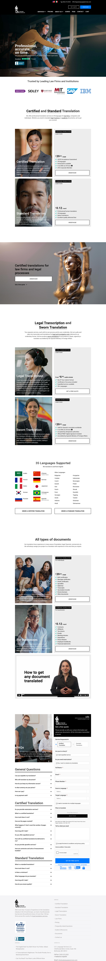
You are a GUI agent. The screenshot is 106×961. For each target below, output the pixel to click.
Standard (54, 111)
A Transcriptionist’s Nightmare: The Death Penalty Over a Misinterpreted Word (33, 953)
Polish (75, 484)
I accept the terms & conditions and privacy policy (71, 843)
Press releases (62, 639)
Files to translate (60, 808)
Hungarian (76, 475)
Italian (25, 486)
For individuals (27, 590)
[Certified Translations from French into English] (18, 478)
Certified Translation (31, 161)
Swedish (75, 492)
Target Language (61, 795)
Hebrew (57, 500)
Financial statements (64, 644)
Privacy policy (67, 847)
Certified (33, 111)
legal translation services (39, 916)
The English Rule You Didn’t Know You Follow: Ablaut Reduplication (32, 948)
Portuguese (45, 492)
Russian (25, 498)
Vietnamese (76, 503)
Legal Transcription (50, 323)
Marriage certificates (64, 579)
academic (65, 118)
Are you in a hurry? (61, 751)
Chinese (43, 473)
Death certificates (63, 581)
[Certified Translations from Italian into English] (18, 485)
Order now (72, 173)
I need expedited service (64, 755)
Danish (57, 484)
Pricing (57, 922)
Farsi (56, 492)
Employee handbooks (64, 642)
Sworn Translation (53, 327)
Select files (72, 816)
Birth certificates (63, 577)
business (57, 118)
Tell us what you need (62, 826)
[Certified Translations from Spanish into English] (37, 498)
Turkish (75, 498)
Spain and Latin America (45, 500)
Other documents (63, 594)
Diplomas (60, 586)
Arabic (25, 473)
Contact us (58, 937)
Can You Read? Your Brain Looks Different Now (30, 958)
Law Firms (58, 918)
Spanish (43, 498)
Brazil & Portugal (44, 493)
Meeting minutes (63, 635)
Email (57, 774)
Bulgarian (57, 475)
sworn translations (53, 336)
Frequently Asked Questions (63, 926)
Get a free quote (20, 284)
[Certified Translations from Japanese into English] (37, 485)
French (25, 479)
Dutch (56, 489)
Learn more (58, 134)
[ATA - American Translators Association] (87, 717)
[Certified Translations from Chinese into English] (37, 472)
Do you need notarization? (63, 759)
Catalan (57, 478)
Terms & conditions (59, 847)
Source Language (61, 788)
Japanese (44, 486)
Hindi (56, 503)
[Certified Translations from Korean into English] (18, 491)
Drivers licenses (62, 592)
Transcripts (61, 588)
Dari (56, 486)
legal (52, 118)
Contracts (61, 627)
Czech (57, 481)
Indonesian (76, 478)
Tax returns (61, 631)
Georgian (57, 495)
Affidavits (60, 629)
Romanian (76, 486)
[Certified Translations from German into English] (37, 478)
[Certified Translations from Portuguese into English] (37, 491)
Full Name (59, 767)
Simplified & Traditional (44, 474)
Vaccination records (64, 590)
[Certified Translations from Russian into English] (18, 498)
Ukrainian (76, 500)
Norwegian (76, 481)
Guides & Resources (61, 930)
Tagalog (75, 495)
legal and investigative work (61, 334)
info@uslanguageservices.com (82, 2)
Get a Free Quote (72, 391)
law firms (67, 116)
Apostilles (61, 583)
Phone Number (60, 781)
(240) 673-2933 (66, 2)
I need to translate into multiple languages (69, 803)
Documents (58, 933)
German (43, 479)
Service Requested (61, 739)
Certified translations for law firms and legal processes (32, 269)
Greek (56, 498)
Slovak (75, 489)
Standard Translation (31, 213)
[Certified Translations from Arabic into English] (18, 472)
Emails (60, 633)
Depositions (61, 637)
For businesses (27, 640)
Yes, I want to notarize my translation (68, 763)
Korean (25, 492)
